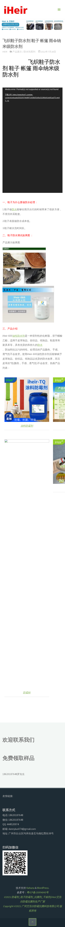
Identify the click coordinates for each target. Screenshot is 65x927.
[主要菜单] (59, 9)
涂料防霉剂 (26, 425)
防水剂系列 (29, 51)
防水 (14, 209)
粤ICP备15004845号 (37, 892)
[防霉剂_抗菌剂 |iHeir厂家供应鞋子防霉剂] (15, 9)
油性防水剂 (18, 335)
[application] (32, 140)
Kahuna (30, 887)
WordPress (43, 887)
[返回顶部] (32, 922)
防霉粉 (26, 692)
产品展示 (17, 51)
